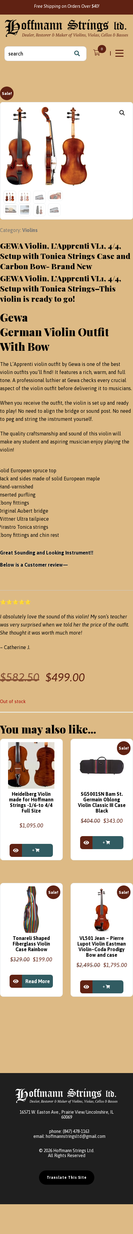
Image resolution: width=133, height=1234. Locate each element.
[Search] (77, 53)
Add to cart (37, 850)
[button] (122, 112)
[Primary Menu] (120, 53)
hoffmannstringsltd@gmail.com (75, 1136)
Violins (30, 230)
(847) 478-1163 (76, 1131)
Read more (37, 981)
